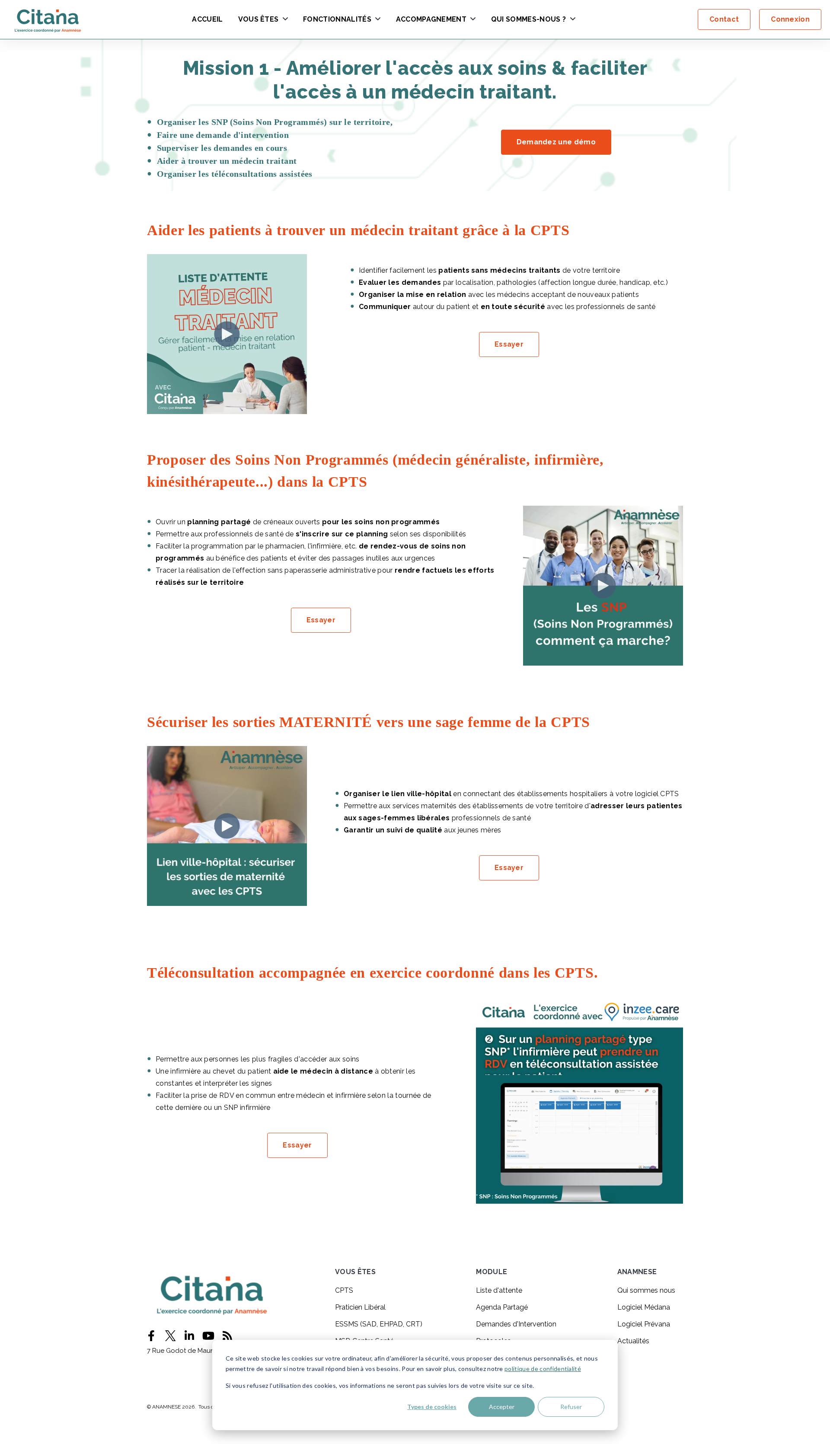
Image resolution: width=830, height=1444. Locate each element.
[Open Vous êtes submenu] (284, 19)
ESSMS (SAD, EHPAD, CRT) (378, 1324)
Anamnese (637, 1272)
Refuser (571, 1406)
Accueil (207, 19)
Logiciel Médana (643, 1307)
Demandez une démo (556, 142)
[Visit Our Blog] (227, 1335)
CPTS (344, 1290)
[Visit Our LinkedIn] (189, 1335)
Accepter (501, 1406)
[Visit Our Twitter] (170, 1335)
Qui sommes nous (646, 1290)
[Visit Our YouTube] (208, 1335)
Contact (724, 19)
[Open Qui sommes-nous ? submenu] (571, 19)
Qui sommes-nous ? (528, 19)
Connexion (790, 19)
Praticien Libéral (360, 1307)
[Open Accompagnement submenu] (472, 19)
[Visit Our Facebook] (151, 1335)
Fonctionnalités (337, 19)
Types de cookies (431, 1406)
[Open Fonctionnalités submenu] (376, 19)
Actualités (633, 1341)
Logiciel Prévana (643, 1324)
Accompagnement (431, 19)
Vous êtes (258, 19)
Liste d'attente (499, 1290)
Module (491, 1272)
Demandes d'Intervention (516, 1324)
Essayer (509, 344)
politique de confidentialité (542, 1368)
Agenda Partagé (502, 1307)
